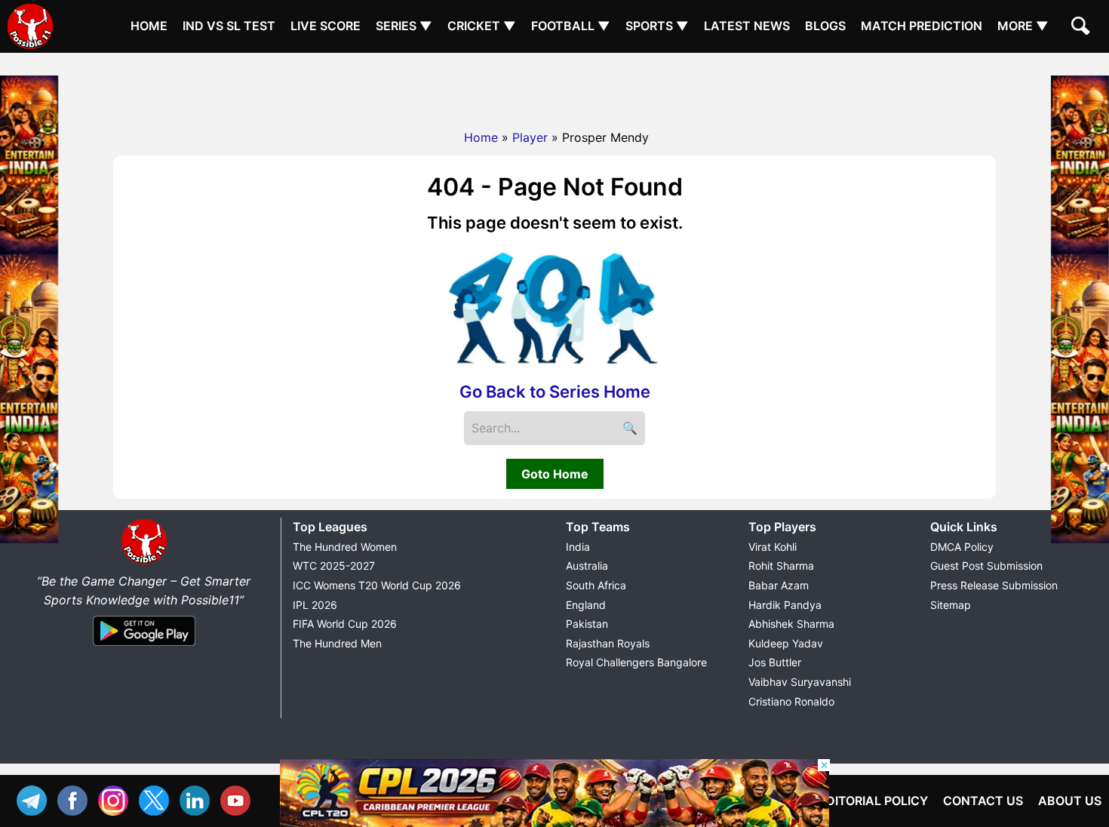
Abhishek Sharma (791, 623)
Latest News (747, 25)
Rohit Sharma (781, 565)
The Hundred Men (337, 643)
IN (198, 799)
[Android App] (144, 646)
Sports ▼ (657, 25)
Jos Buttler (774, 662)
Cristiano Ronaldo (791, 701)
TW (158, 799)
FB (76, 799)
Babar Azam (778, 585)
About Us (1069, 800)
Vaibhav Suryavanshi (799, 681)
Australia (587, 565)
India (578, 546)
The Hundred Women (345, 546)
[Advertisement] (554, 87)
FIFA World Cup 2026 (345, 623)
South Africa (596, 585)
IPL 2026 (315, 604)
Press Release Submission (994, 585)
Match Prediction (921, 25)
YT (239, 799)
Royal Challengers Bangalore (636, 662)
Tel (35, 799)
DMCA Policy (962, 546)
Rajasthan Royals (608, 643)
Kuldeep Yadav (785, 643)
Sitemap (950, 604)
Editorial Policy (873, 800)
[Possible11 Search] (1082, 28)
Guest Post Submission (986, 565)
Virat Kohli (772, 546)
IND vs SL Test (229, 25)
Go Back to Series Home (554, 391)
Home (149, 25)
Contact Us (983, 800)
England (586, 604)
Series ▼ (404, 25)
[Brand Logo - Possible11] (144, 561)
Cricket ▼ (481, 25)
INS (117, 799)
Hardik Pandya (785, 604)
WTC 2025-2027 (334, 565)
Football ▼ (570, 25)
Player (530, 137)
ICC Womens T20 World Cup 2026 (377, 585)
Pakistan (587, 623)
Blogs (825, 25)
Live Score (325, 25)
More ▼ (1023, 25)
